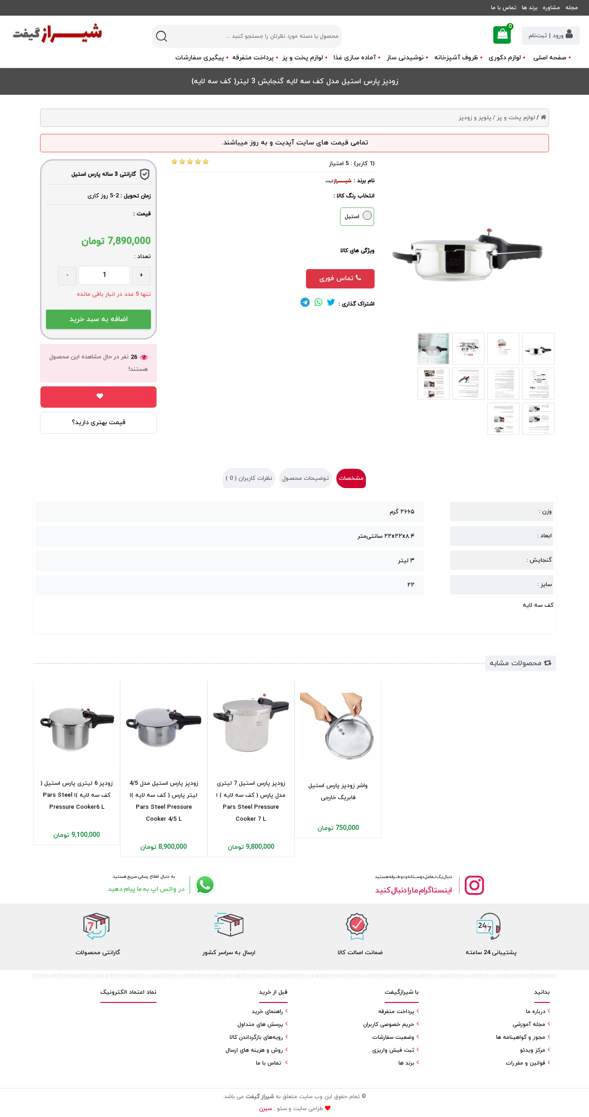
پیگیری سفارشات (199, 57)
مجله (572, 8)
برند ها (529, 8)
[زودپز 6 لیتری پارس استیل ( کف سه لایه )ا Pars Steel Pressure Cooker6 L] (77, 728)
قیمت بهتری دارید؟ (99, 422)
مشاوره (551, 8)
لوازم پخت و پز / (514, 118)
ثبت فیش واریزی (393, 1050)
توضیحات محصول (305, 478)
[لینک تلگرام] (305, 304)
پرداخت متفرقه (253, 57)
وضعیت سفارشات (393, 1037)
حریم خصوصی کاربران (388, 1024)
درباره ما (535, 1011)
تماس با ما (503, 8)
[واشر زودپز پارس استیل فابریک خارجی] (338, 728)
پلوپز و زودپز (475, 118)
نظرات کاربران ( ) (248, 478)
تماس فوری (337, 278)
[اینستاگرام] (429, 885)
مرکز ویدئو (532, 1050)
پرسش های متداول (260, 1024)
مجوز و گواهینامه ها (520, 1037)
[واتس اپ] (160, 885)
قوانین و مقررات (525, 1063)
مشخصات (351, 478)
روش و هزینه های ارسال (254, 1050)
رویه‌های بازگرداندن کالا (256, 1037)
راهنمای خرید (267, 1011)
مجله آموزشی (529, 1024)
